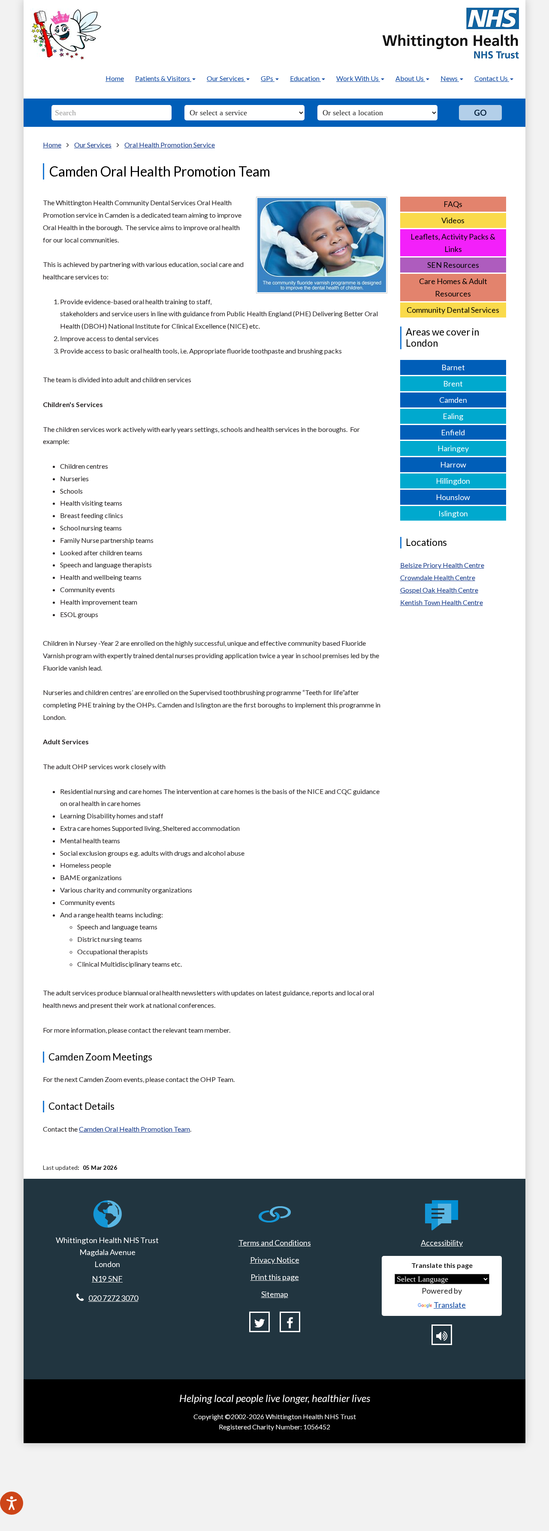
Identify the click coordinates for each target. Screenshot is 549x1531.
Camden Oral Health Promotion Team (134, 1129)
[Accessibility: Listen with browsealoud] (441, 1334)
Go (480, 112)
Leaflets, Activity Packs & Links (452, 243)
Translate (450, 1304)
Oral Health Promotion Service (169, 145)
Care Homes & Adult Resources (453, 287)
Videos (453, 220)
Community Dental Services (453, 310)
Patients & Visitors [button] (163, 78)
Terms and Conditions (274, 1242)
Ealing (453, 416)
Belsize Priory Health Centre (442, 565)
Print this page (274, 1277)
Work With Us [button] (358, 78)
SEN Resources (453, 265)
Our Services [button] (226, 78)
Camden (453, 399)
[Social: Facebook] (290, 1322)
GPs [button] (267, 78)
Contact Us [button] (491, 78)
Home (115, 78)
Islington (453, 513)
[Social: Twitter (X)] (259, 1322)
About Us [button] (410, 78)
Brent (453, 383)
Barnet (453, 367)
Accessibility (442, 1242)
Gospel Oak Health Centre (439, 590)
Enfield (453, 432)
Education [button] (305, 78)
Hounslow (453, 497)
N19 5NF (107, 1278)
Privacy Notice (274, 1259)
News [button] (449, 78)
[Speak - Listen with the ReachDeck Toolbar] (11, 1503)
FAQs (452, 204)
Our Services (93, 145)
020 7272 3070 (113, 1298)
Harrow (453, 464)
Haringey (453, 448)
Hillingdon (453, 480)
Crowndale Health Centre (437, 577)
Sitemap (274, 1294)
